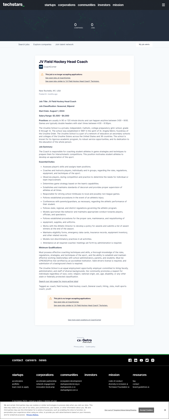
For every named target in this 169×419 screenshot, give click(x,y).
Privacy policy (79, 347)
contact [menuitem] (136, 384)
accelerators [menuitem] (17, 381)
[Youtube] (142, 362)
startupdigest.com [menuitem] (68, 390)
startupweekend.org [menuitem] (69, 384)
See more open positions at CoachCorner (84, 320)
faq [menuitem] (134, 381)
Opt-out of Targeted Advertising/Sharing (120, 410)
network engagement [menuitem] (45, 384)
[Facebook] (131, 362)
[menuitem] (50, 5)
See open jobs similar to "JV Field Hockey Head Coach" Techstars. (72, 81)
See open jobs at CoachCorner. (58, 78)
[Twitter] (148, 362)
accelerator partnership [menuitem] (46, 381)
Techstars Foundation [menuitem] (118, 387)
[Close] (165, 410)
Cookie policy (90, 347)
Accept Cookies (146, 410)
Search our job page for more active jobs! (58, 281)
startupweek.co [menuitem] (67, 387)
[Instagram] (154, 362)
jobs (23, 44)
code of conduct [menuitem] (115, 381)
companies (42, 44)
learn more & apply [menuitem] (20, 387)
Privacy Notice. (32, 415)
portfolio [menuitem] (15, 384)
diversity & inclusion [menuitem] (117, 384)
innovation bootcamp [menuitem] (45, 387)
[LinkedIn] (137, 362)
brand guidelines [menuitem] (140, 387)
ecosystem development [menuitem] (71, 381)
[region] (84, 410)
